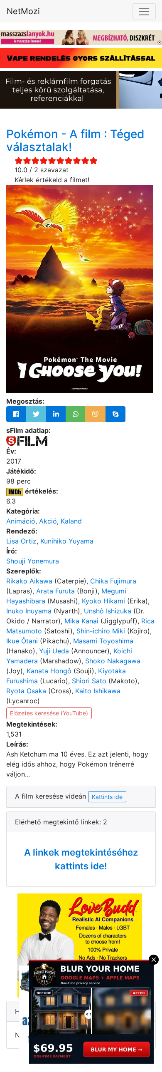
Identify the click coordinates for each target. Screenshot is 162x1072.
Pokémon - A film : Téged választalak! (75, 140)
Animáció (20, 521)
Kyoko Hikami (103, 601)
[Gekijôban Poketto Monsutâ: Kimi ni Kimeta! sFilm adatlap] (26, 440)
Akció (48, 521)
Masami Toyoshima (103, 641)
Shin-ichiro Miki (100, 631)
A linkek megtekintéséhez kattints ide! (81, 859)
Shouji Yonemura (32, 561)
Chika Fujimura (113, 581)
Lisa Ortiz (21, 541)
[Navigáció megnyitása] (144, 11)
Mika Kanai (81, 621)
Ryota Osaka (26, 691)
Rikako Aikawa (29, 581)
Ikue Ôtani (22, 641)
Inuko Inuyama (29, 611)
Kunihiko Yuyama (66, 541)
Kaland (71, 521)
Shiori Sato (89, 681)
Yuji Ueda (54, 651)
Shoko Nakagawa (112, 661)
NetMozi (23, 11)
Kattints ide (107, 796)
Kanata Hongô (49, 671)
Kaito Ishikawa (97, 691)
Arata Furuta (55, 591)
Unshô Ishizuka (107, 611)
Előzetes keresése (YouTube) (49, 713)
